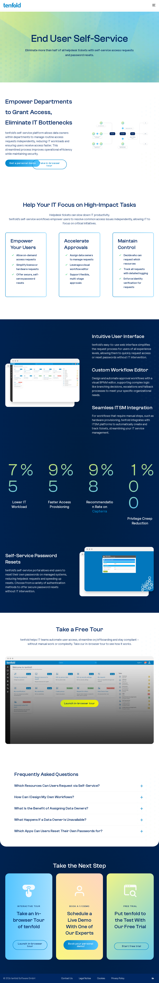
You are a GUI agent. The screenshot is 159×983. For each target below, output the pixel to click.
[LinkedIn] (153, 978)
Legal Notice (85, 978)
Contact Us (67, 978)
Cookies (101, 978)
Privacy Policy (117, 978)
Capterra (99, 511)
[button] (154, 5)
